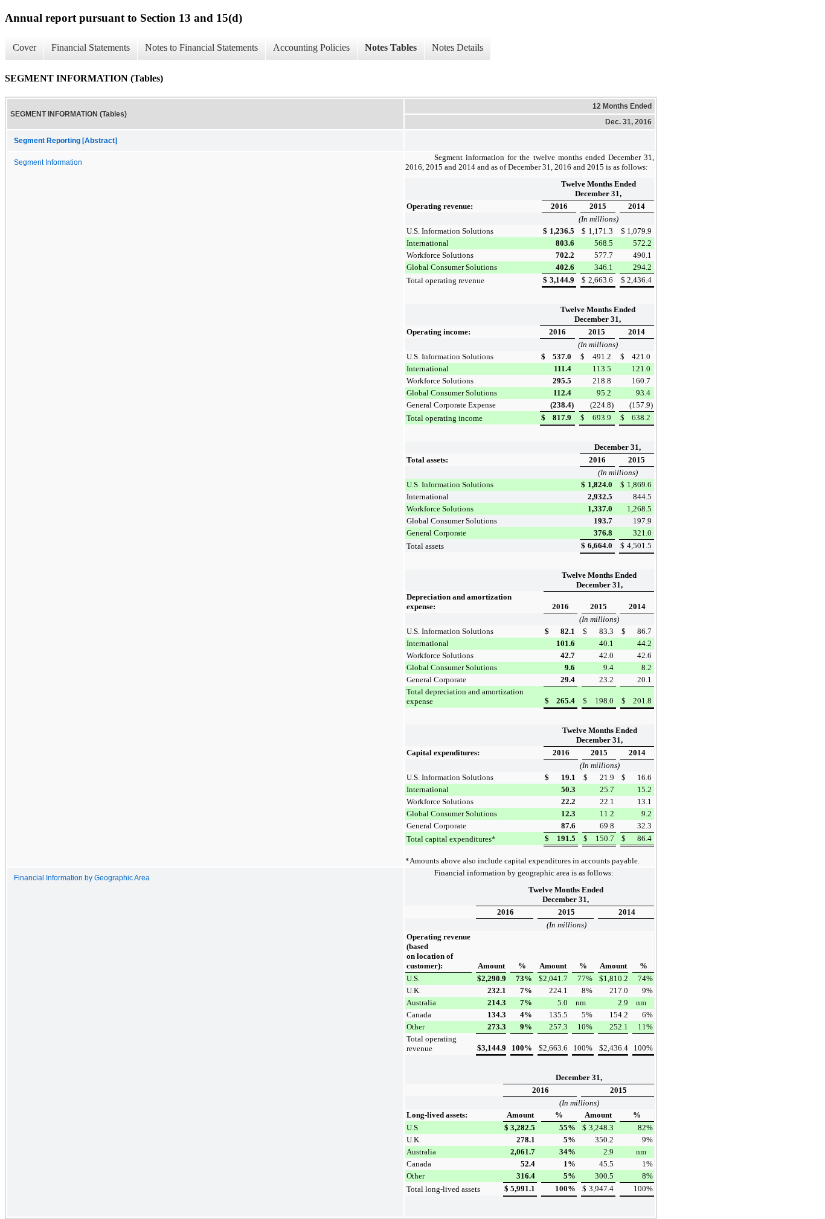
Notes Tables (391, 47)
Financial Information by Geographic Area (82, 877)
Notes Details (457, 47)
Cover (24, 47)
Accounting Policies (311, 47)
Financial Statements (90, 47)
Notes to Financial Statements (201, 47)
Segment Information (48, 162)
